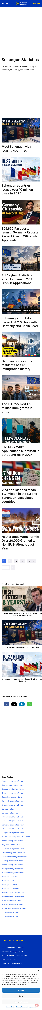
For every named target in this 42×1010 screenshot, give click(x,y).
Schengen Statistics (10, 876)
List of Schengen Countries (13, 947)
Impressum (32, 1007)
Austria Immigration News (12, 781)
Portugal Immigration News (13, 869)
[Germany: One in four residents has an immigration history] (21, 344)
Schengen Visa (8, 880)
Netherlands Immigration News (14, 857)
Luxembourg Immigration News (14, 853)
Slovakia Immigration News (13, 892)
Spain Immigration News (12, 900)
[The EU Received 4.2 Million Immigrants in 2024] (21, 387)
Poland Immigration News (12, 865)
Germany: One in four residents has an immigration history (17, 365)
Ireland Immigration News (12, 841)
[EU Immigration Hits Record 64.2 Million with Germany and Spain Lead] (21, 301)
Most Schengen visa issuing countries (23, 647)
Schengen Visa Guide (10, 884)
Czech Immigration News (12, 797)
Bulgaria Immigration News (13, 789)
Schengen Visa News (10, 888)
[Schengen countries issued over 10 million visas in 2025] (21, 169)
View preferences (21, 1002)
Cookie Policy (10, 1007)
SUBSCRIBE (36, 3)
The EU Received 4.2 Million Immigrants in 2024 (17, 408)
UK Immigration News (10, 912)
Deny (21, 996)
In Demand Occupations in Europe (16, 837)
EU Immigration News (10, 813)
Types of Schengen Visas (12, 963)
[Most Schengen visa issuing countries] (21, 130)
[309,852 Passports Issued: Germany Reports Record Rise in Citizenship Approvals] (21, 212)
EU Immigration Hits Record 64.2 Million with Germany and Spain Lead (20, 322)
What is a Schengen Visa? (12, 951)
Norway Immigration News (12, 860)
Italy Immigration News (11, 845)
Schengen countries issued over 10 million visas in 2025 (17, 189)
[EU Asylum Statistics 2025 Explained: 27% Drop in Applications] (21, 258)
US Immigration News (10, 916)
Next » (31, 561)
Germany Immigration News (13, 825)
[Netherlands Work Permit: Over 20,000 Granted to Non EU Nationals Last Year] (21, 520)
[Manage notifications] (37, 1005)
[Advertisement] (21, 29)
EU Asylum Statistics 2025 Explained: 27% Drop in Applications (17, 279)
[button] (39, 970)
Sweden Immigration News (12, 904)
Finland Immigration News (12, 817)
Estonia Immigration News (12, 805)
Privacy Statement (22, 1007)
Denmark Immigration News (13, 801)
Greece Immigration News (12, 829)
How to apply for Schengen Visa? (15, 955)
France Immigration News (12, 821)
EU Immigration (8, 809)
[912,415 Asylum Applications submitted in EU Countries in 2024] (21, 430)
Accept (21, 990)
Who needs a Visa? (9, 959)
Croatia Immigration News (12, 793)
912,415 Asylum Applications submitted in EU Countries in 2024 (20, 451)
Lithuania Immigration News (13, 849)
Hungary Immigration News (13, 833)
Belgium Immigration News (12, 785)
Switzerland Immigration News (14, 908)
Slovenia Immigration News (13, 896)
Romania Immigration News (13, 872)
